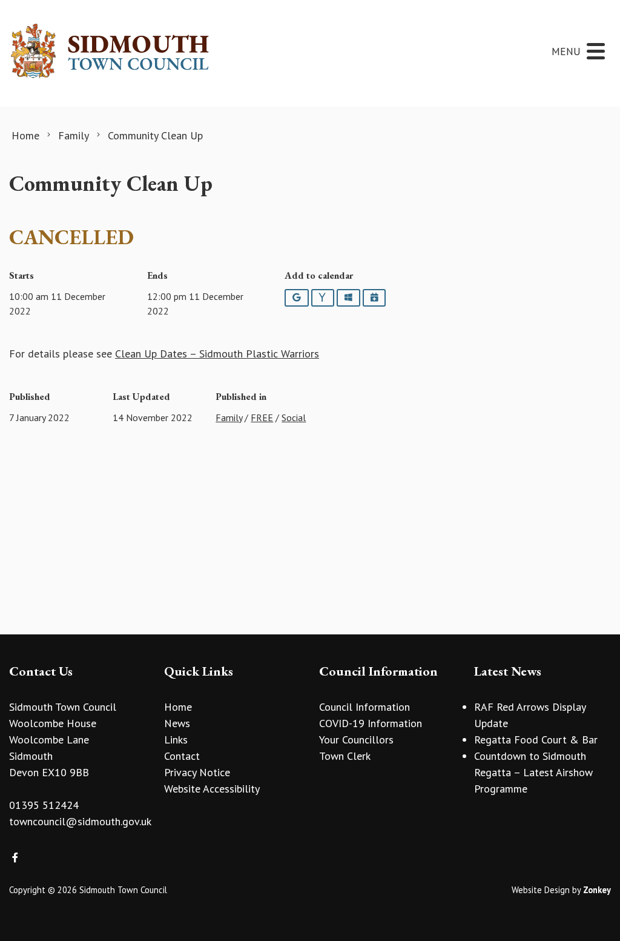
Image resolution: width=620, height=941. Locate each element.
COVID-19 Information (370, 723)
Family (229, 417)
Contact (182, 756)
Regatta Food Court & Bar (536, 739)
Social (294, 417)
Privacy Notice (197, 772)
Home (178, 707)
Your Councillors (356, 739)
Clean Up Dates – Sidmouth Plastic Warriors (217, 354)
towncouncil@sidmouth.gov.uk (80, 821)
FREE (262, 417)
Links (176, 739)
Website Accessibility (212, 789)
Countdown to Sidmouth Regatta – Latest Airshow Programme (533, 772)
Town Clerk (345, 756)
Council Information (364, 707)
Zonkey (597, 890)
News (177, 723)
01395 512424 (44, 805)
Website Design (541, 890)
